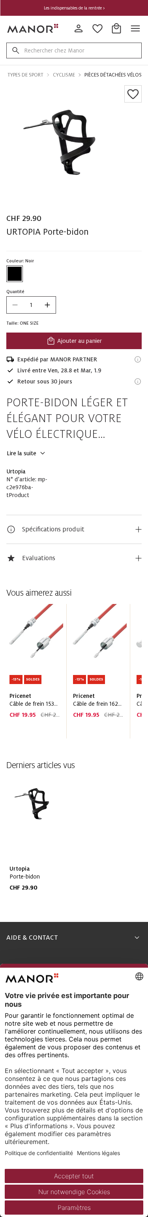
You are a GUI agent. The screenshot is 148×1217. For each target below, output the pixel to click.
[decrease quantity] (15, 305)
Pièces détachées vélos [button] (113, 75)
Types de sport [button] (25, 75)
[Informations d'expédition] (138, 359)
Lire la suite (21, 453)
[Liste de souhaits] (133, 94)
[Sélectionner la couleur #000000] (14, 274)
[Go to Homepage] (33, 28)
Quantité (15, 291)
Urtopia (16, 471)
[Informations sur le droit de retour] (138, 381)
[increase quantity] (47, 305)
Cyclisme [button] (64, 75)
